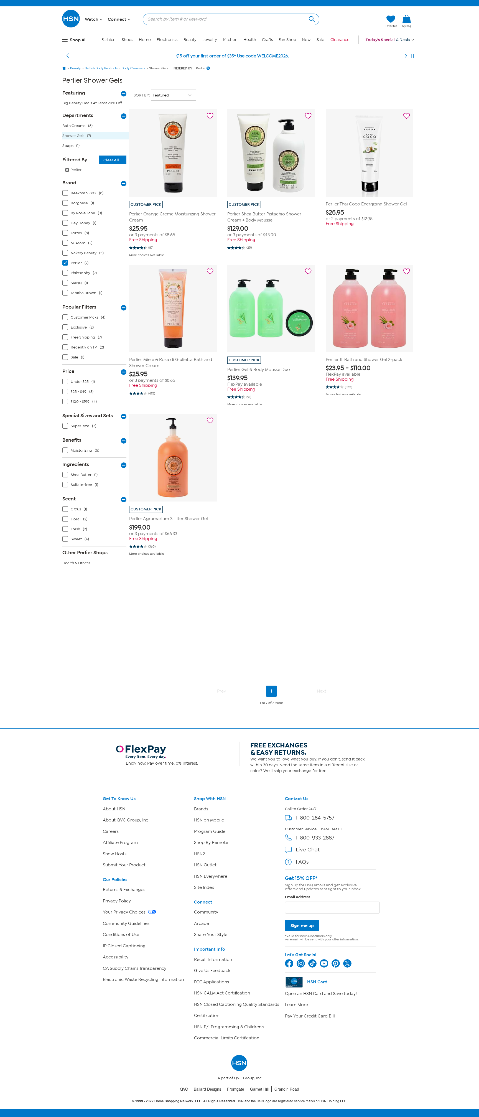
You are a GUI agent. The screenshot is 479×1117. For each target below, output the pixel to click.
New (306, 39)
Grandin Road (286, 1089)
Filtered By (90, 160)
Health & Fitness (76, 563)
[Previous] (67, 56)
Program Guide (209, 831)
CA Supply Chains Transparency (134, 968)
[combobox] (229, 19)
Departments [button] (77, 115)
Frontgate (235, 1089)
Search (311, 18)
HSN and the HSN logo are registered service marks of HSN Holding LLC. (239, 1101)
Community (206, 912)
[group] (173, 231)
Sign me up (302, 925)
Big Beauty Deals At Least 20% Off (92, 103)
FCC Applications (211, 981)
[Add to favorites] (210, 116)
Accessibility (115, 957)
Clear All (111, 160)
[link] (406, 21)
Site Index (204, 887)
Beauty (190, 39)
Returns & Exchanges (124, 889)
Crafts (267, 39)
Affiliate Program (120, 842)
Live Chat (308, 849)
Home (145, 39)
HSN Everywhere (210, 876)
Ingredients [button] (75, 464)
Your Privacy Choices (125, 912)
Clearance (340, 39)
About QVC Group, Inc (125, 820)
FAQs (302, 862)
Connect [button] (118, 19)
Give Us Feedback (212, 970)
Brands (201, 808)
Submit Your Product (124, 864)
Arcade (201, 923)
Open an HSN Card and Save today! (321, 993)
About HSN (114, 808)
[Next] (405, 56)
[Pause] (412, 56)
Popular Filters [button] (79, 307)
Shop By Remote (211, 842)
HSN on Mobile (209, 820)
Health (249, 39)
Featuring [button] (73, 93)
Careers (111, 831)
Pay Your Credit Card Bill (310, 1016)
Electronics (167, 39)
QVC (184, 1089)
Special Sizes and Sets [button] (87, 416)
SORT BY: (142, 95)
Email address (297, 897)
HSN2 (199, 853)
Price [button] (68, 371)
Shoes (127, 39)
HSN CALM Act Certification (222, 993)
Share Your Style (210, 934)
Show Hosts (114, 853)
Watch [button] (92, 19)
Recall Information (213, 959)
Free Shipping (143, 240)
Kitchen (230, 39)
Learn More (296, 1004)
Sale (321, 39)
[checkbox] (95, 194)
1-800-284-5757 (315, 818)
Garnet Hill (259, 1089)
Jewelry (210, 39)
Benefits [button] (71, 440)
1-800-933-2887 (315, 837)
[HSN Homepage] (64, 68)
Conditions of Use (121, 934)
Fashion (108, 39)
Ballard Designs (207, 1089)
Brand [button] (69, 183)
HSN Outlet (205, 864)
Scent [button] (69, 499)
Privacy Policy (117, 901)
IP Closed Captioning (124, 945)
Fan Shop (287, 39)
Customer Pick (146, 204)
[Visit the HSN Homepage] (71, 26)
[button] (355, 21)
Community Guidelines (126, 923)
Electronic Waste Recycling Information (143, 979)
